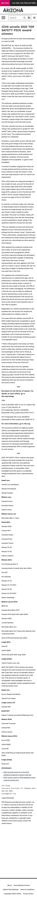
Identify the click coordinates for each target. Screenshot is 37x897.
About (9, 885)
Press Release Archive (22, 885)
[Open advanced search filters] (29, 18)
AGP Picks (5, 3)
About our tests (7, 375)
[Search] (24, 18)
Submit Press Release (10, 889)
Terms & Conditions (27, 889)
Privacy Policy (28, 894)
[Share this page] (34, 18)
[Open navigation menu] (3, 18)
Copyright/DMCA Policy (12, 894)
